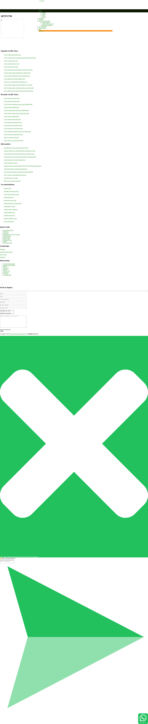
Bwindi (40, 10)
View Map (5, 273)
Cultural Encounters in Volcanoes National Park (15, 169)
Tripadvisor (3, 257)
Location (5, 269)
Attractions (41, 18)
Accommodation (43, 26)
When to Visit (6, 270)
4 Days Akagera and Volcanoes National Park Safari (16, 113)
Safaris (40, 11)
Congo (43, 15)
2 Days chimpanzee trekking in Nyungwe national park (17, 131)
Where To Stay (6, 237)
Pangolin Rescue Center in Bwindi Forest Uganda (16, 148)
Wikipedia (2, 249)
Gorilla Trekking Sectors (48, 23)
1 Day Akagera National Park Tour (12, 119)
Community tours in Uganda (11, 178)
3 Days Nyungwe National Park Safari (13, 134)
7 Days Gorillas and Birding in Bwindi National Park (17, 76)
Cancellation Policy (8, 242)
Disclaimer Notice (7, 240)
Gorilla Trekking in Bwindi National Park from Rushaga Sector (19, 154)
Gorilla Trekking (46, 22)
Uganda (43, 12)
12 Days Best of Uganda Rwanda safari (13, 140)
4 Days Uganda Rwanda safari (11, 137)
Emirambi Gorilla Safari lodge (11, 191)
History (5, 241)
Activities (41, 19)
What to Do (6, 272)
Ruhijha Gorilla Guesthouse (10, 209)
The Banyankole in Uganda (10, 163)
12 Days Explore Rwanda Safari (12, 101)
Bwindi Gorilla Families (44, 21)
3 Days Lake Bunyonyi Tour (11, 60)
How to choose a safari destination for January (15, 175)
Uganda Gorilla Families (9, 264)
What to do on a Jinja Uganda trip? (12, 181)
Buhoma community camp (10, 218)
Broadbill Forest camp (9, 215)
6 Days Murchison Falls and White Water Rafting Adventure (18, 91)
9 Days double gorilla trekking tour (12, 54)
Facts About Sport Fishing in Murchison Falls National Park (18, 172)
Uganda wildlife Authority (6, 252)
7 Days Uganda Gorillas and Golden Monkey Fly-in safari (18, 85)
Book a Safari (6, 238)
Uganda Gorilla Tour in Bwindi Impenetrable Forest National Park (20, 157)
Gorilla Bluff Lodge (9, 197)
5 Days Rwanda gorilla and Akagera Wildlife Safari (16, 110)
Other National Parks (8, 230)
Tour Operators (42, 28)
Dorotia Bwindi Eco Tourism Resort (13, 203)
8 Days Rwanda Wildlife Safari (11, 107)
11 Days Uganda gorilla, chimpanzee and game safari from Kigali (20, 57)
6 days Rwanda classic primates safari (13, 125)
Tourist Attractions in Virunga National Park (14, 160)
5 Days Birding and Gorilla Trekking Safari (14, 79)
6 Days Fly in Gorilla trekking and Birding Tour (15, 82)
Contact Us (41, 30)
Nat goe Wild (3, 254)
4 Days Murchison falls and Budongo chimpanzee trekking (18, 70)
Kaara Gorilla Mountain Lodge (11, 194)
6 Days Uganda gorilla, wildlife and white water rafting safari (19, 88)
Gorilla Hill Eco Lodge (9, 206)
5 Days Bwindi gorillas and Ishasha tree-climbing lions (17, 73)
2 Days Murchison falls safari (11, 66)
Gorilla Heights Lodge (9, 212)
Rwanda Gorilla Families (9, 265)
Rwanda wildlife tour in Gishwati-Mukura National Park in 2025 (19, 151)
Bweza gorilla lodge (9, 221)
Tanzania (44, 17)
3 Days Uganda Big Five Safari (11, 63)
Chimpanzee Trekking (47, 25)
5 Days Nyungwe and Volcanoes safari (13, 128)
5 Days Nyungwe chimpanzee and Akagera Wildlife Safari (18, 104)
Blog (40, 29)
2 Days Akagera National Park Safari (13, 122)
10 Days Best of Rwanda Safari (11, 98)
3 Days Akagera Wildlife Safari (11, 116)
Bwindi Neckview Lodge (10, 200)
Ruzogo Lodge (7, 188)
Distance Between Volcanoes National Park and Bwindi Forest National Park (22, 166)
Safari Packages (7, 236)
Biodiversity (6, 268)
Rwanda (44, 14)
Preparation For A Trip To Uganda (11, 234)
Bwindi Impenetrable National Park (18, 334)
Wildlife (5, 266)
